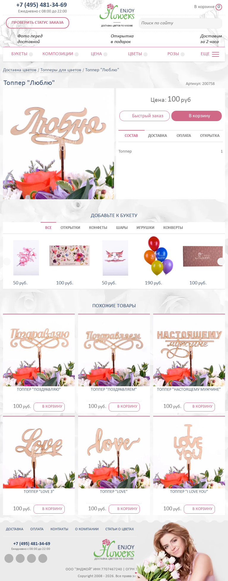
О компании (87, 529)
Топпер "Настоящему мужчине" (189, 390)
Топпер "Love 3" (39, 492)
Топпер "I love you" (189, 492)
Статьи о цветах (119, 529)
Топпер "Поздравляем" (114, 390)
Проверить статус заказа (38, 22)
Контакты (59, 529)
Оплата (37, 529)
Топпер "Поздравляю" (39, 390)
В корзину (199, 115)
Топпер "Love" (114, 492)
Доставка (14, 529)
